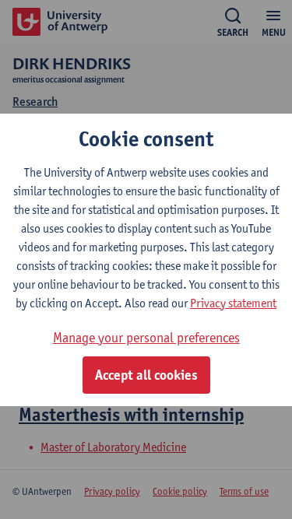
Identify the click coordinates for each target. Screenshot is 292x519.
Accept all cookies (146, 375)
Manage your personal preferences (146, 337)
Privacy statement (233, 303)
